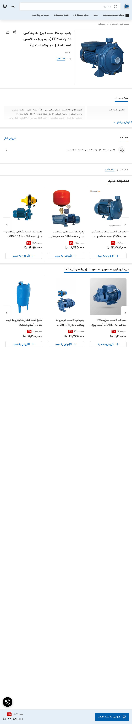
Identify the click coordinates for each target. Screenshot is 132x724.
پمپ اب (101, 24)
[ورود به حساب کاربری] (14, 6)
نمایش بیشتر (124, 122)
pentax (61, 58)
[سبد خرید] (5, 6)
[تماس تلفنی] (7, 702)
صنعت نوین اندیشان (119, 24)
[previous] (125, 224)
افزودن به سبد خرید (109, 716)
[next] (7, 224)
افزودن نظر (10, 138)
